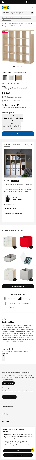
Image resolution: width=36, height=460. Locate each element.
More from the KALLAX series (10, 83)
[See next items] (29, 144)
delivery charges (17, 97)
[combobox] (16, 13)
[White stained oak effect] (18, 78)
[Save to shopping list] (32, 32)
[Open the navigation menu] (32, 7)
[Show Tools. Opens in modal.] (26, 258)
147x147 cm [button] (5, 90)
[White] (12, 78)
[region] (18, 46)
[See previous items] (3, 356)
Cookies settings (18, 455)
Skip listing (5, 353)
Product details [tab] (18, 144)
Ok (18, 450)
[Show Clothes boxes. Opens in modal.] (10, 258)
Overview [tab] (7, 144)
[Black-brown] (5, 78)
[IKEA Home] (5, 7)
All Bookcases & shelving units (18, 308)
